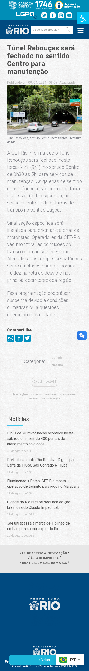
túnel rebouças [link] (51, 398)
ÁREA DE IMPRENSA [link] (44, 558)
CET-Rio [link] (57, 358)
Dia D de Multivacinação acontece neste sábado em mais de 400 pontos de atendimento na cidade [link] (40, 438)
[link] (83, 18)
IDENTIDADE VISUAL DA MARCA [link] (44, 562)
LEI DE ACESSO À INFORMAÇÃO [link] (44, 553)
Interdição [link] (51, 394)
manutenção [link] (67, 394)
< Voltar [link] (44, 660)
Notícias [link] (57, 365)
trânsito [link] (33, 398)
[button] (67, 30)
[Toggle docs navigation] (80, 30)
